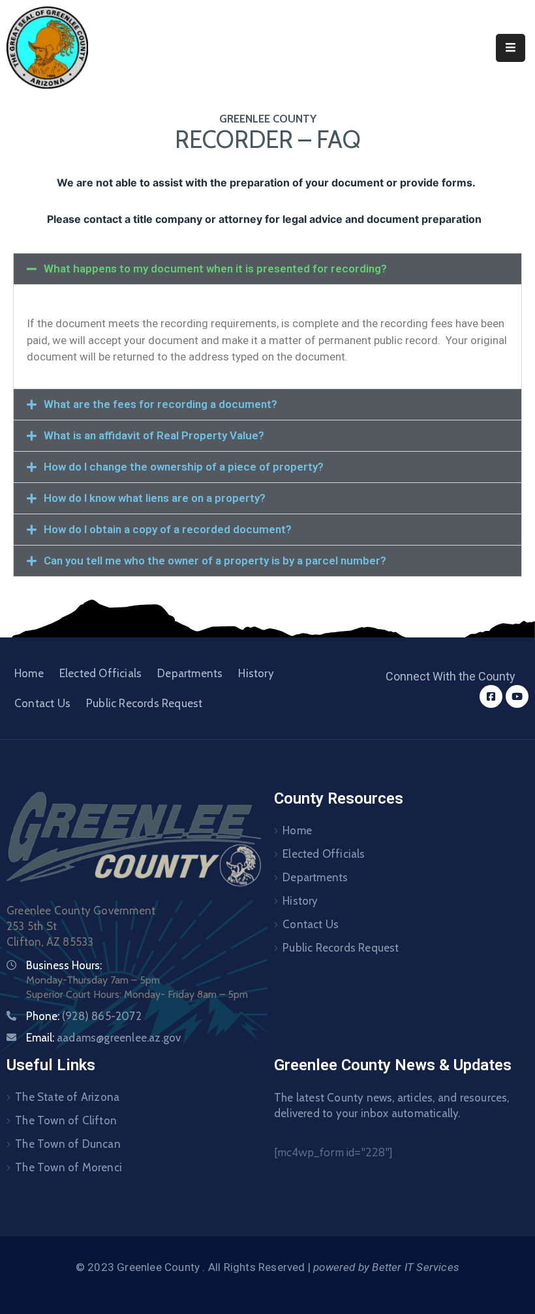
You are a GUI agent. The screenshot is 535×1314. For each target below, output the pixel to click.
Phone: (84, 1016)
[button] (267, 269)
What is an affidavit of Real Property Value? (154, 435)
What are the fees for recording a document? (160, 404)
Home (29, 673)
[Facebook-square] (491, 696)
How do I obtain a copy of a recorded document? (168, 529)
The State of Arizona (67, 1096)
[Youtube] (517, 696)
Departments (189, 673)
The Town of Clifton (66, 1120)
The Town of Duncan (68, 1143)
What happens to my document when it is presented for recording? (215, 268)
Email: (103, 1037)
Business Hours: (64, 965)
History (255, 673)
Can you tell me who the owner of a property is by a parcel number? (215, 560)
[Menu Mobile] (510, 48)
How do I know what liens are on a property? (155, 497)
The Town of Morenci (68, 1167)
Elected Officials (100, 673)
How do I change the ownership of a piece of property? (184, 466)
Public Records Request (144, 703)
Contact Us (42, 703)
